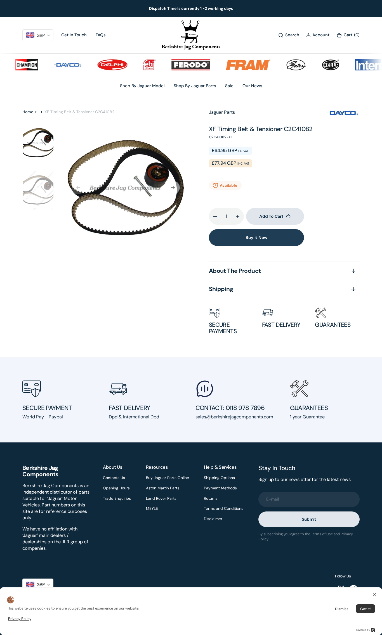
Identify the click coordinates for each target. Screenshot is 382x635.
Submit (309, 519)
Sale (229, 86)
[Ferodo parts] (184, 65)
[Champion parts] (20, 65)
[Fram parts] (242, 65)
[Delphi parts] (106, 65)
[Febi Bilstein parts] (143, 65)
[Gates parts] (290, 65)
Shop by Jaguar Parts (195, 86)
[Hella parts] (324, 65)
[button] (317, 35)
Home (27, 111)
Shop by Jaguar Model (142, 86)
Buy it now (256, 237)
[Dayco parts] (62, 65)
